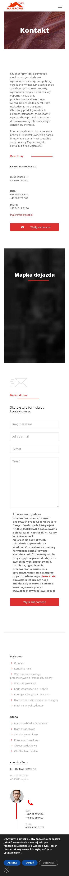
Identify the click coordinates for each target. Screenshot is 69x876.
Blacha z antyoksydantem (29, 705)
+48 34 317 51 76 (19, 208)
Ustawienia (48, 862)
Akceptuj (12, 862)
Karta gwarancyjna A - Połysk (31, 689)
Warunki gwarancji (25, 683)
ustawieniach (12, 853)
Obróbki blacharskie (26, 751)
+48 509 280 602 (19, 198)
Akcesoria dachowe (25, 745)
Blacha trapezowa (24, 729)
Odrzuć (30, 862)
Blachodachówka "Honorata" (31, 723)
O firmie (18, 663)
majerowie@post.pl (21, 214)
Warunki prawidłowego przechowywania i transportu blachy (31, 675)
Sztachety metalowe (26, 734)
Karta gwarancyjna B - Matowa (31, 694)
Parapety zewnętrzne (26, 740)
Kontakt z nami (22, 668)
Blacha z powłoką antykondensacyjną (36, 700)
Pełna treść (48, 576)
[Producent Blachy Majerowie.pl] (15, 5)
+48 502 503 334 (19, 194)
